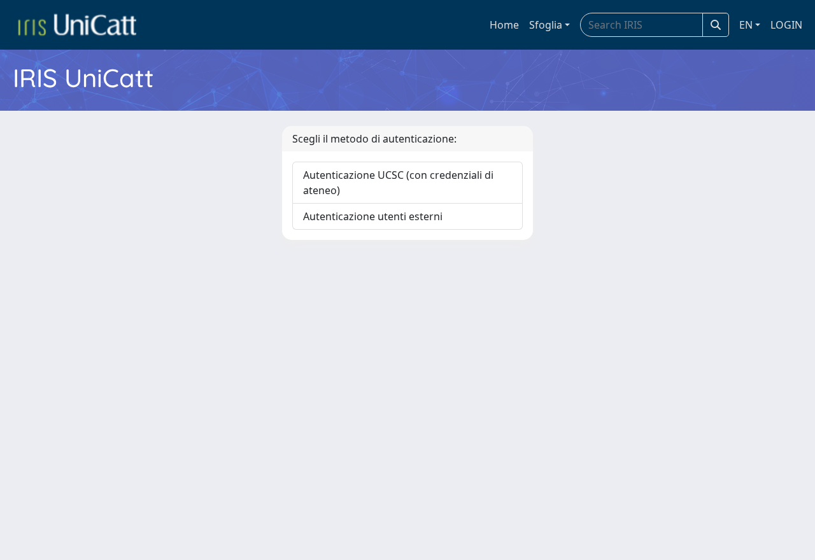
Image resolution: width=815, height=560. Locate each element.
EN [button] (746, 25)
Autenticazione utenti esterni (373, 216)
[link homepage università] (77, 25)
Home (504, 25)
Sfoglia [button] (545, 25)
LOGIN (786, 25)
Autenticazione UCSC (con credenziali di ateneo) (398, 182)
